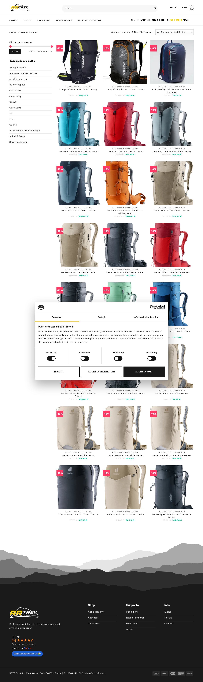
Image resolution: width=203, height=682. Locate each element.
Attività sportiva (18, 79)
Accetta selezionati (101, 371)
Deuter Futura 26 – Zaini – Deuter (171, 272)
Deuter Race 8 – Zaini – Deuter (78, 455)
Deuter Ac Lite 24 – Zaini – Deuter (125, 151)
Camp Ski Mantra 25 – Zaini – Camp (78, 89)
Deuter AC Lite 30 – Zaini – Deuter (78, 210)
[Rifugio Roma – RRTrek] (27, 7)
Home (12, 20)
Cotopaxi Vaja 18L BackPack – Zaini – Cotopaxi (171, 90)
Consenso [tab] (57, 317)
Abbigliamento (17, 67)
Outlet (12, 124)
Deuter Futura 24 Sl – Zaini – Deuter (125, 272)
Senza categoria (18, 142)
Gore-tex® (15, 107)
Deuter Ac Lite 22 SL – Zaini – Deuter (78, 151)
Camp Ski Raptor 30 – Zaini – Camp (125, 89)
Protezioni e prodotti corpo (24, 130)
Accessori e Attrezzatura (23, 73)
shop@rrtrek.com (95, 673)
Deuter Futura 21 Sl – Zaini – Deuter (171, 210)
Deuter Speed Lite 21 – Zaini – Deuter (125, 514)
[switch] (85, 358)
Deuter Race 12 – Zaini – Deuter (171, 393)
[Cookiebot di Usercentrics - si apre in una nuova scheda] (152, 307)
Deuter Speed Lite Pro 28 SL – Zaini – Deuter (172, 515)
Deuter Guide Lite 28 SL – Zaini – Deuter (78, 394)
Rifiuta (58, 371)
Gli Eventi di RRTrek (90, 20)
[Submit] (154, 8)
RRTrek (16, 636)
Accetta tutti (144, 371)
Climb (12, 101)
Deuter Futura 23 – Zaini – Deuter (78, 272)
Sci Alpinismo (17, 136)
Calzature (15, 90)
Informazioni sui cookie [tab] (146, 317)
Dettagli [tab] (101, 317)
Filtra (15, 51)
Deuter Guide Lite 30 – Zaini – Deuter (125, 393)
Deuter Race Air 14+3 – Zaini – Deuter (171, 455)
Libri (12, 119)
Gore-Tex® (43, 20)
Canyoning (15, 96)
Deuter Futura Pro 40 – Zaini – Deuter (171, 331)
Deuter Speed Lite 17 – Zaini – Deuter (78, 514)
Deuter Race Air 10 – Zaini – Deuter (125, 455)
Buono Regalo (64, 20)
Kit (10, 113)
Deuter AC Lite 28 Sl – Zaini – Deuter (172, 151)
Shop (26, 20)
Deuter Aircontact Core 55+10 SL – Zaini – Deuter (125, 211)
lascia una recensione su (25, 653)
